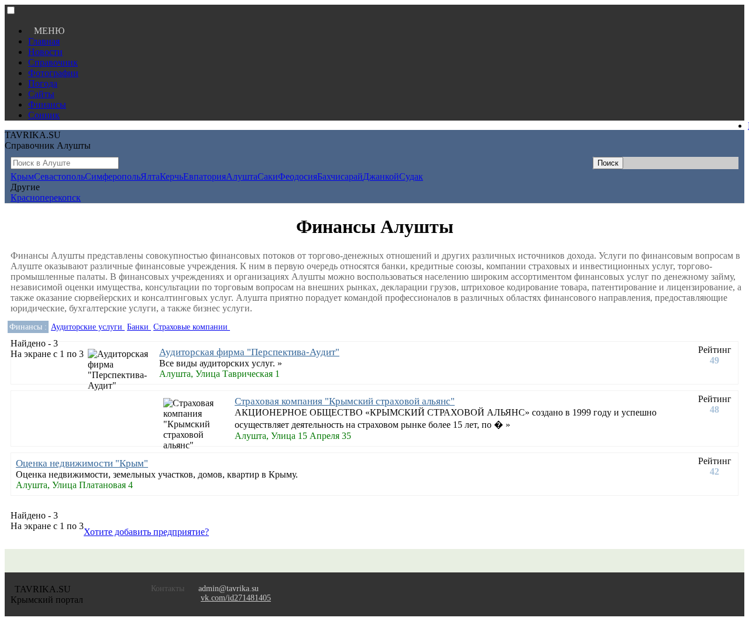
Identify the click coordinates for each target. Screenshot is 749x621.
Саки (267, 176)
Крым (22, 176)
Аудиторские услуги (88, 326)
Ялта (150, 176)
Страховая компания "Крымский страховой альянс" (345, 401)
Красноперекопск (46, 198)
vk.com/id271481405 (236, 597)
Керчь (171, 176)
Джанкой (381, 176)
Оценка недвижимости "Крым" (82, 463)
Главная (44, 41)
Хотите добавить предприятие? (146, 532)
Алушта (241, 176)
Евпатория (204, 176)
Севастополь (59, 176)
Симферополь (112, 176)
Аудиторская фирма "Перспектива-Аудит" (249, 352)
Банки (139, 326)
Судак (411, 176)
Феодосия (297, 176)
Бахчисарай (340, 176)
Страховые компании (191, 326)
